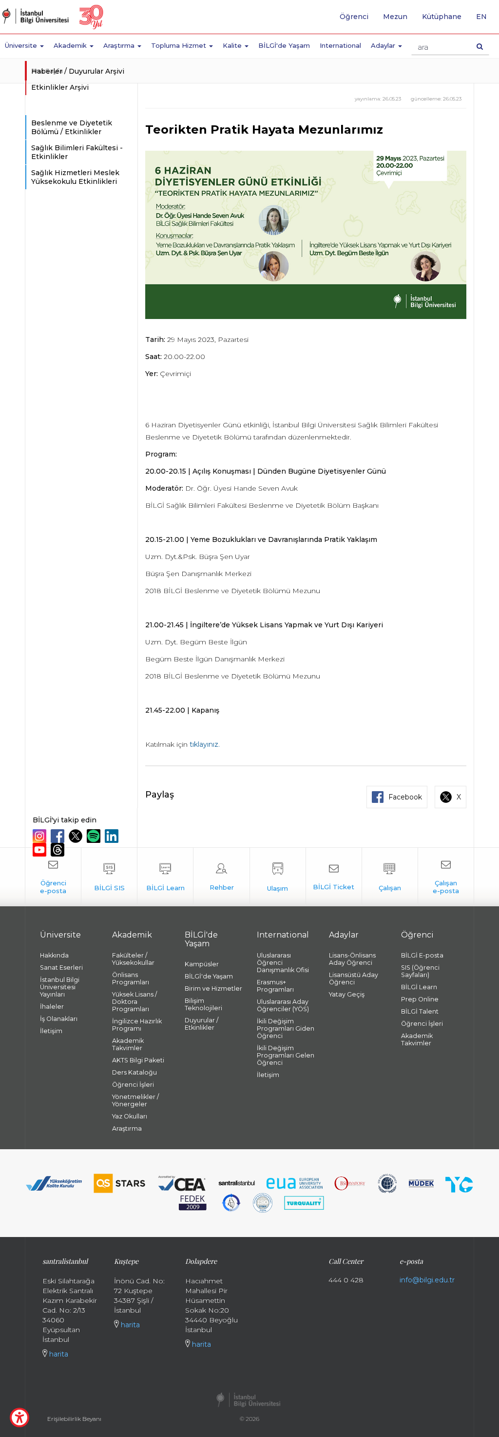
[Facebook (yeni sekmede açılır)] (59, 836)
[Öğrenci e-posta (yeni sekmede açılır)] (53, 877)
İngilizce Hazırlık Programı (137, 1025)
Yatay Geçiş (347, 994)
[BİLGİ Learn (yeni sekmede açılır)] (165, 877)
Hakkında (54, 955)
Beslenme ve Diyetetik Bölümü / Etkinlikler (71, 127)
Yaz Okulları (129, 1116)
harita (57, 1354)
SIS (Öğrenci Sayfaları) (420, 971)
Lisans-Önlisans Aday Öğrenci (352, 959)
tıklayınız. (205, 744)
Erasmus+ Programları (275, 985)
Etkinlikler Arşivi (60, 87)
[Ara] (479, 46)
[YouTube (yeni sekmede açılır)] (41, 850)
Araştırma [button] (119, 45)
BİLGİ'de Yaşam (284, 45)
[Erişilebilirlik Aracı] (19, 1417)
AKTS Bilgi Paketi (138, 1060)
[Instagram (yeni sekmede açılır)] (41, 836)
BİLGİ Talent (420, 1011)
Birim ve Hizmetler (213, 988)
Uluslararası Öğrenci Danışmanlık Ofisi (283, 963)
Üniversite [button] (22, 45)
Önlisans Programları (130, 978)
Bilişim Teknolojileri (203, 1004)
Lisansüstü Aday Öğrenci (353, 978)
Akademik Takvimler (128, 1044)
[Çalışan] (390, 877)
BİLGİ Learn (419, 987)
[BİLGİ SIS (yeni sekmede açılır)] (109, 877)
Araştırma (127, 1128)
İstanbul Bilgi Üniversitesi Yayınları (59, 987)
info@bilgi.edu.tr (427, 1280)
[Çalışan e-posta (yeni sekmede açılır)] (446, 877)
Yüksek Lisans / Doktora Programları (134, 1002)
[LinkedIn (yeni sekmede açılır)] (113, 836)
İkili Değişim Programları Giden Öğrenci (285, 1028)
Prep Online (420, 999)
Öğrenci (354, 16)
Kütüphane (441, 16)
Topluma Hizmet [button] (179, 45)
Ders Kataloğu (134, 1072)
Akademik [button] (71, 45)
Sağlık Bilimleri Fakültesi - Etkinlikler (77, 152)
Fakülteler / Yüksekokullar (133, 959)
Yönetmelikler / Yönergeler (135, 1100)
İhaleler (52, 1006)
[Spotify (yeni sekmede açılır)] (95, 836)
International (340, 45)
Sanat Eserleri (61, 967)
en (485, 20)
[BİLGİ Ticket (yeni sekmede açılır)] (334, 877)
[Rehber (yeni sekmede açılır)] (221, 877)
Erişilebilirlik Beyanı (74, 1418)
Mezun (395, 16)
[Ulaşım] (278, 877)
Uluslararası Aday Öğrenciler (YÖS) (283, 1005)
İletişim (51, 1031)
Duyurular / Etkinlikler (201, 1024)
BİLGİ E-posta (422, 955)
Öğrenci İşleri (133, 1084)
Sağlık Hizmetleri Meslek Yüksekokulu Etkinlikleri (75, 177)
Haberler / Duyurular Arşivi (77, 71)
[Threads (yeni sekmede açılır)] (59, 850)
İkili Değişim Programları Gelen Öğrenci (285, 1055)
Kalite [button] (233, 45)
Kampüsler (202, 964)
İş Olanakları (58, 1018)
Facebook (405, 797)
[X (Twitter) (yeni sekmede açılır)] (77, 836)
